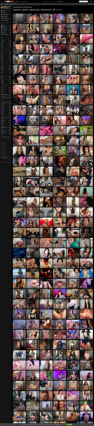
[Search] (56, 1)
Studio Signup (3, 153)
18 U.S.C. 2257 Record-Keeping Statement (4, 157)
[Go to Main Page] (8, 1)
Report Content (3, 145)
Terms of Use (3, 150)
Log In (91, 1)
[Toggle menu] (1, 1)
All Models (2, 155)
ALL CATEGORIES (6, 137)
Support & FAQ (3, 142)
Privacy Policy (3, 148)
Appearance (17, 9)
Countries (25, 9)
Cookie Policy (57, 424)
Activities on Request (46, 9)
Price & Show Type (35, 9)
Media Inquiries (3, 147)
